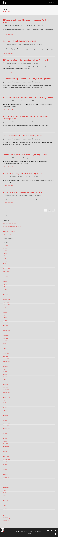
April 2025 (5, 286)
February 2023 (6, 353)
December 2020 (6, 420)
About (21, 531)
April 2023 (5, 348)
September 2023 (6, 335)
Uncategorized (6, 503)
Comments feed (6, 518)
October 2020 (6, 425)
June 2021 (5, 405)
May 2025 (5, 284)
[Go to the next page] (53, 210)
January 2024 (5, 325)
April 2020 (5, 441)
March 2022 (5, 382)
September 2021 (6, 397)
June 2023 (5, 343)
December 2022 (6, 358)
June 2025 (5, 281)
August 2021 (5, 400)
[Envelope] (55, 534)
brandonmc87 (8, 25)
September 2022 (6, 366)
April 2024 (5, 317)
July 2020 (5, 433)
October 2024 (6, 302)
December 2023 (6, 328)
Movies (4, 490)
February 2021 (6, 415)
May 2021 (5, 407)
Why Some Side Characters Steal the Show (12, 228)
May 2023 (5, 346)
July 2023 (5, 340)
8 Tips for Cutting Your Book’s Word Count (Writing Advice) (28, 97)
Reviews (4, 495)
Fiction (34, 531)
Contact (29, 533)
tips (9, 11)
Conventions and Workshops (9, 485)
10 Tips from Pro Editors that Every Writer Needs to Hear (27, 60)
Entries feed (5, 517)
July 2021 (5, 402)
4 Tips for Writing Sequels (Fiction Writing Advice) (24, 192)
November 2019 (6, 454)
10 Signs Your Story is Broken (9, 231)
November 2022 (6, 361)
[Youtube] (48, 530)
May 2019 (5, 469)
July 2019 (5, 464)
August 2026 (5, 245)
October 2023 (6, 333)
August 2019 (5, 461)
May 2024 (5, 315)
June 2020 (5, 436)
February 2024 (6, 322)
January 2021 (5, 418)
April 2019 (5, 472)
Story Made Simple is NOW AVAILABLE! (19, 41)
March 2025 (5, 289)
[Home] (3, 11)
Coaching (39, 531)
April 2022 (5, 379)
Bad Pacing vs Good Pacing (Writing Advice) (12, 226)
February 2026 (6, 261)
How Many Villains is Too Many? (9, 223)
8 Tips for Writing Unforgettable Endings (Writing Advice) (27, 79)
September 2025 (6, 274)
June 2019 (5, 467)
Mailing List (26, 531)
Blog (31, 531)
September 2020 (6, 428)
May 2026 (5, 253)
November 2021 (6, 392)
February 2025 (6, 291)
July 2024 (5, 310)
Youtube (33, 25)
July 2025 (5, 279)
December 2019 (6, 451)
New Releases (26, 44)
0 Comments (40, 25)
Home (17, 531)
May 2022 (5, 376)
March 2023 (5, 351)
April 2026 (5, 255)
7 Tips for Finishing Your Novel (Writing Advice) (23, 173)
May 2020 (5, 438)
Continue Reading (9, 34)
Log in (4, 515)
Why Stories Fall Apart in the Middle (10, 234)
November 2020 (6, 423)
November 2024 (6, 299)
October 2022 (6, 364)
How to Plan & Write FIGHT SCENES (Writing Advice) (25, 154)
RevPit (4, 498)
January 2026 (5, 263)
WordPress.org (6, 520)
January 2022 (5, 387)
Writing (28, 25)
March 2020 (5, 443)
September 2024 (6, 304)
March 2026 (5, 258)
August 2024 (5, 307)
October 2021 (6, 394)
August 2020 (5, 430)
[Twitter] (51, 530)
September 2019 (6, 459)
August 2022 (5, 369)
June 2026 (5, 250)
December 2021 (6, 389)
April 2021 (5, 410)
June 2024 (5, 312)
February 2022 (6, 384)
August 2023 (5, 338)
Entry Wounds (6, 487)
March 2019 (5, 474)
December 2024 (6, 297)
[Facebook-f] (55, 530)
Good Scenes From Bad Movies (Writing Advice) (23, 136)
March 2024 (5, 320)
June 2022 (5, 374)
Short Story (5, 500)
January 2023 (5, 356)
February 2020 (6, 446)
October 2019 (6, 456)
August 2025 (5, 276)
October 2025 (6, 271)
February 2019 (6, 477)
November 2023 (6, 330)
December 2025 (6, 266)
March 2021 (5, 413)
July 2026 (5, 248)
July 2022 (5, 371)
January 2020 (5, 449)
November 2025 (6, 268)
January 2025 (5, 294)
